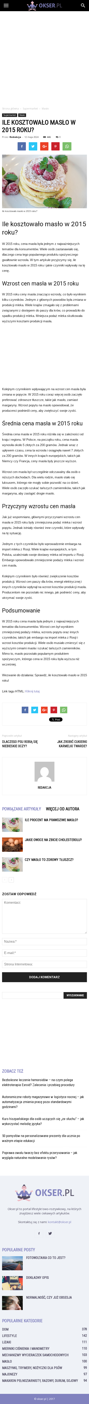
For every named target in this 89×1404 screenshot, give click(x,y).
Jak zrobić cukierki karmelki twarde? (72, 744)
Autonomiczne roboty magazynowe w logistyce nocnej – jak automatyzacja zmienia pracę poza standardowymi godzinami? (43, 1102)
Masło (22, 115)
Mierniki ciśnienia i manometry (25, 1349)
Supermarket (9, 115)
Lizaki (6, 1342)
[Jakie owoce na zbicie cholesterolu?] (12, 844)
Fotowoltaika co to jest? (45, 1258)
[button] (83, 5)
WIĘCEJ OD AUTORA (62, 808)
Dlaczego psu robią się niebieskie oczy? (20, 744)
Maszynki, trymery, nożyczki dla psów (32, 1368)
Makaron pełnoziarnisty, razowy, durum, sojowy (40, 1381)
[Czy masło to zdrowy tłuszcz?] (12, 864)
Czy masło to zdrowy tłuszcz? (49, 860)
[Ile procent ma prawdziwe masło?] (12, 825)
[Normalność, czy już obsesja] (12, 1303)
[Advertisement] (44, 57)
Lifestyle (9, 1336)
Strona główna (10, 108)
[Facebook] (39, 1234)
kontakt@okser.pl (59, 1222)
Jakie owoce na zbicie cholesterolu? (53, 840)
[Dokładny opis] (12, 1283)
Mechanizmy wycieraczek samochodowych (35, 1355)
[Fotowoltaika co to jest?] (12, 1263)
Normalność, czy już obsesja (49, 1297)
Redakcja (15, 136)
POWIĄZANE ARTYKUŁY (21, 808)
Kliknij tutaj (32, 691)
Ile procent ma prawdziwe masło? (51, 820)
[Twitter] (50, 1234)
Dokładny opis (37, 1278)
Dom (5, 1329)
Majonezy (9, 1374)
